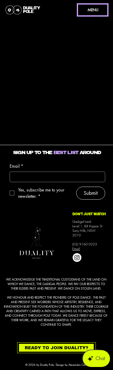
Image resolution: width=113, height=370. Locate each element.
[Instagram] (77, 257)
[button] (56, 348)
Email (76, 248)
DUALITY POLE (31, 10)
